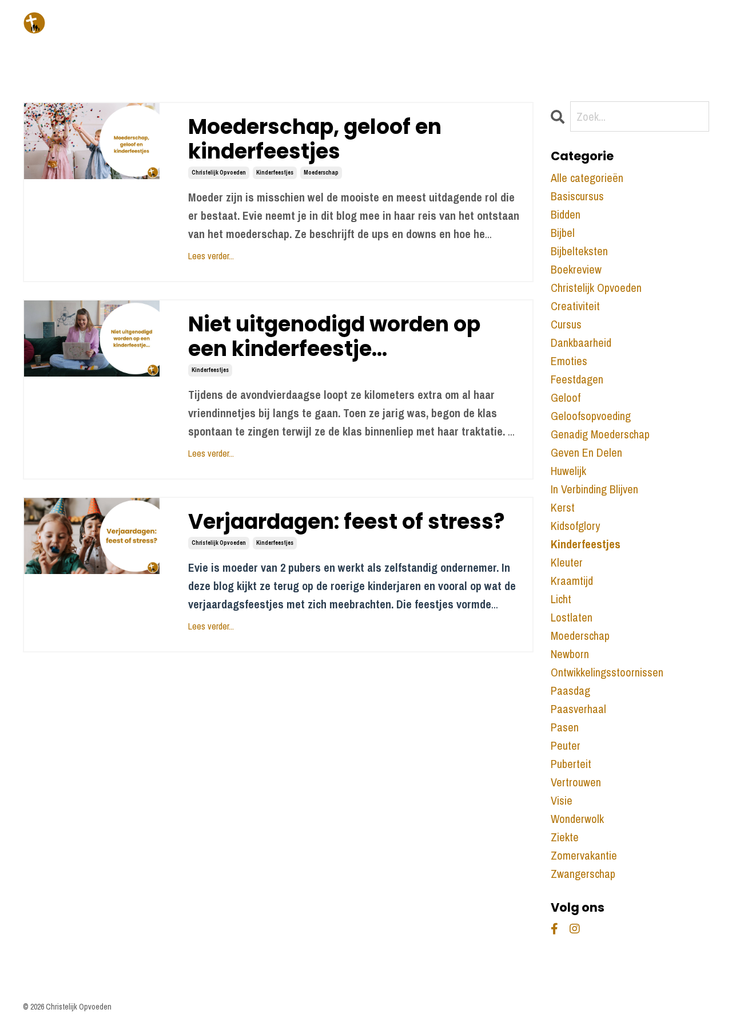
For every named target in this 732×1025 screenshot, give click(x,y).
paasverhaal (578, 709)
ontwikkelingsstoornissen (607, 672)
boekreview (576, 269)
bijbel (563, 232)
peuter (565, 745)
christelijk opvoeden (219, 172)
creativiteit (575, 306)
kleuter (567, 562)
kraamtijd (572, 580)
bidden (565, 214)
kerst (563, 507)
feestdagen (577, 379)
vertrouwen (576, 782)
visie (561, 800)
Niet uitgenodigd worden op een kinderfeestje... (334, 336)
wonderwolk (577, 818)
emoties (569, 361)
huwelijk (568, 470)
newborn (570, 654)
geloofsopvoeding (591, 416)
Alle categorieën (587, 177)
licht (561, 599)
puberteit (571, 763)
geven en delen (586, 452)
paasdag (570, 690)
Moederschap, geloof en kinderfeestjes (314, 139)
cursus (566, 324)
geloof (565, 397)
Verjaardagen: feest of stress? (346, 521)
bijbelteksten (579, 251)
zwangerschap (583, 873)
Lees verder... (211, 256)
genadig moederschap (600, 434)
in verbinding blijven (594, 489)
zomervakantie (584, 855)
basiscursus (577, 196)
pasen (565, 727)
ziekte (565, 837)
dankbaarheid (581, 342)
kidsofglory (575, 525)
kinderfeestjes (274, 172)
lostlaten (571, 617)
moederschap (321, 172)
